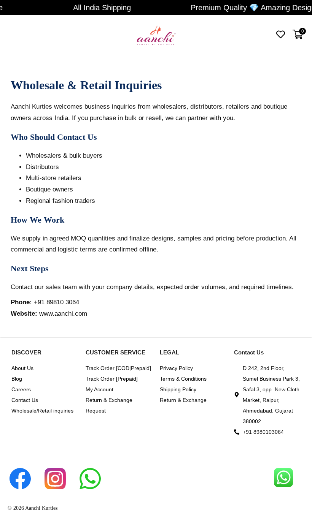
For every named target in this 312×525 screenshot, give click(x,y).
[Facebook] (25, 464)
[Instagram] (60, 464)
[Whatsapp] (95, 464)
